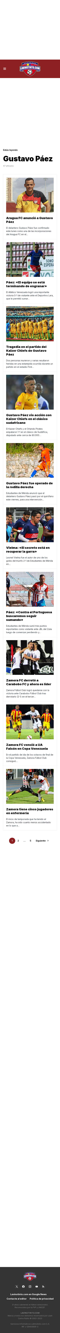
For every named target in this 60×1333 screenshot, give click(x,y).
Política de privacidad (42, 1298)
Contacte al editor (17, 1298)
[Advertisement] (30, 30)
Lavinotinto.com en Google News (28, 1294)
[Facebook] (23, 1286)
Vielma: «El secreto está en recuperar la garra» (28, 549)
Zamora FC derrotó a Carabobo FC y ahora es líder (28, 682)
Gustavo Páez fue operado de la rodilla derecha (29, 485)
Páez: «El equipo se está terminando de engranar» (26, 284)
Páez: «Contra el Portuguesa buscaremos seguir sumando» (29, 616)
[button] (4, 69)
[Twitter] (16, 1286)
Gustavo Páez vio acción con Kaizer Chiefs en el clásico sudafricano (29, 419)
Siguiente (41, 840)
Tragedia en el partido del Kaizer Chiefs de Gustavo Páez (26, 350)
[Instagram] (30, 1286)
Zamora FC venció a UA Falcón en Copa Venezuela (27, 746)
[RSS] (43, 1286)
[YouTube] (36, 1286)
